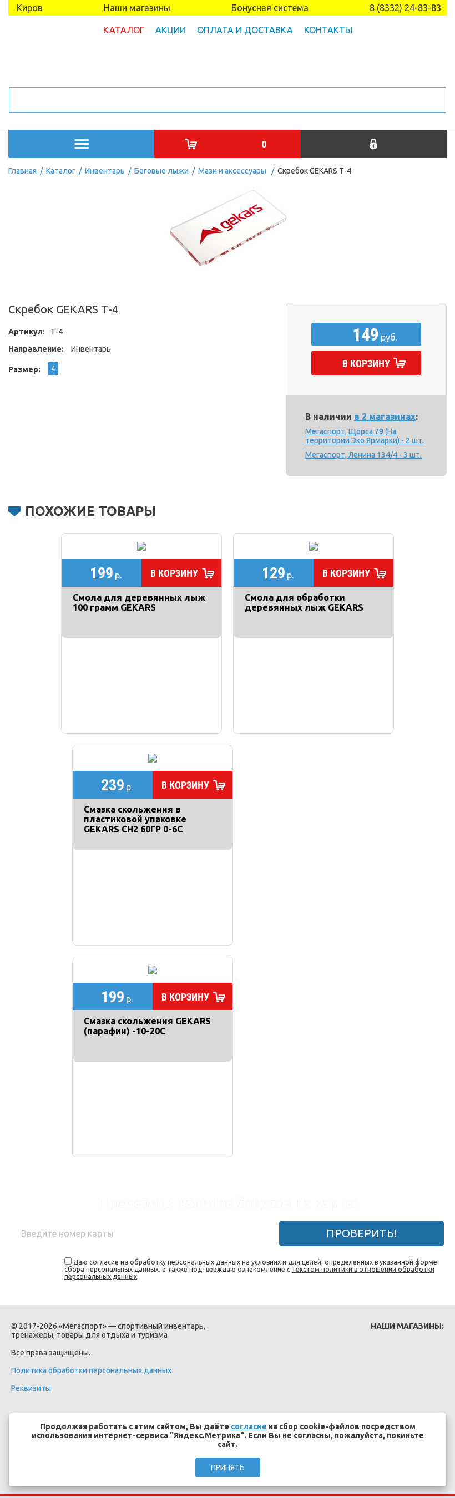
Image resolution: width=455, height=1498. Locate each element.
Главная (22, 170)
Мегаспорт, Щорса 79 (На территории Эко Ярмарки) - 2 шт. (364, 436)
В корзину (366, 363)
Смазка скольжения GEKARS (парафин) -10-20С (147, 1026)
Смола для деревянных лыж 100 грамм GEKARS (139, 602)
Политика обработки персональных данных (91, 1370)
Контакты (328, 30)
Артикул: (26, 331)
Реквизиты (31, 1388)
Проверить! (361, 1233)
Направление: (36, 348)
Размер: (24, 369)
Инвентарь (105, 170)
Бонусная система (270, 8)
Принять (228, 1467)
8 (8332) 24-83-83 (405, 8)
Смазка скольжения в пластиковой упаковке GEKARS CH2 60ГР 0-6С (135, 819)
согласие (249, 1426)
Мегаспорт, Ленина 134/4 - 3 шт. (363, 454)
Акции (170, 30)
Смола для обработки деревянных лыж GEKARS (304, 602)
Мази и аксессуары (232, 170)
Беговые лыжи (161, 170)
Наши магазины (137, 8)
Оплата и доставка (245, 30)
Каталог (123, 30)
